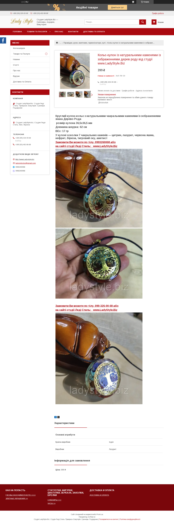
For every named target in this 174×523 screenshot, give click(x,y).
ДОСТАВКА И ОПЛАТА (99, 495)
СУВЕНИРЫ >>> (54, 500)
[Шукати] (142, 22)
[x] (58, 417)
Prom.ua (100, 514)
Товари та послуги (37, 32)
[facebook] (55, 417)
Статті (16, 65)
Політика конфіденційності (130, 519)
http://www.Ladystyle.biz (24, 159)
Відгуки (16, 76)
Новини (16, 59)
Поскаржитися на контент (108, 519)
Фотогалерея (19, 48)
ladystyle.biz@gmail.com (25, 163)
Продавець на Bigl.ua (87, 517)
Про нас (59, 32)
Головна (17, 32)
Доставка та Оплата (94, 32)
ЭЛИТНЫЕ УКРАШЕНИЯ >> (17, 498)
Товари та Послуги (21, 54)
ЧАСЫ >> (51, 503)
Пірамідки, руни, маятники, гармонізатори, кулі (84, 43)
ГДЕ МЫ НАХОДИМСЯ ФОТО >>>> (21, 495)
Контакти (73, 32)
